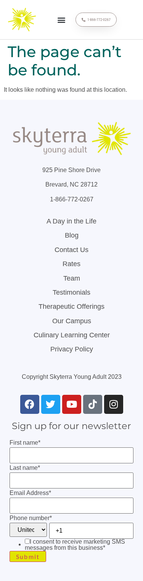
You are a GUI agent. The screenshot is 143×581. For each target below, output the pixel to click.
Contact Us (71, 250)
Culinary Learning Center (72, 335)
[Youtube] (71, 404)
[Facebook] (29, 404)
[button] (61, 19)
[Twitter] (50, 404)
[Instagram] (113, 404)
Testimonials (71, 292)
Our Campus (71, 321)
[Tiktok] (92, 404)
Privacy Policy (71, 349)
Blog (72, 235)
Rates (71, 264)
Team (71, 278)
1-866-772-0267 (71, 199)
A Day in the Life (71, 221)
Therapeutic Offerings (71, 306)
